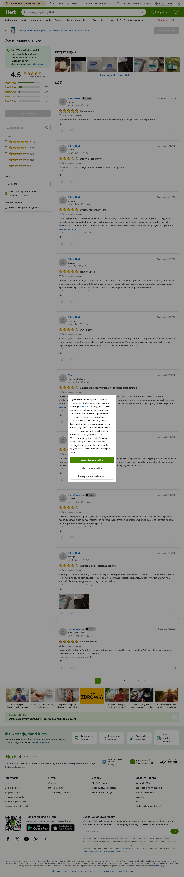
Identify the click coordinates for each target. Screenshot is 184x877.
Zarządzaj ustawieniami (92, 476)
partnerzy (86, 406)
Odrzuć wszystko (92, 468)
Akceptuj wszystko (92, 460)
